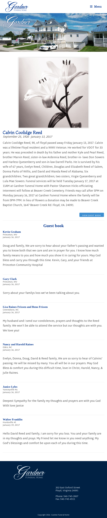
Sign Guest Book (91, 215)
